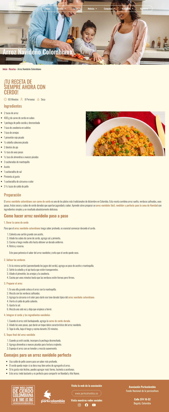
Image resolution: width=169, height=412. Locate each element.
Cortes (75, 8)
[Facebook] (86, 405)
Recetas (60, 8)
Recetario (144, 8)
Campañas (108, 8)
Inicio (47, 8)
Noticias (91, 8)
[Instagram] (79, 405)
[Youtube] (94, 405)
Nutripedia (126, 8)
